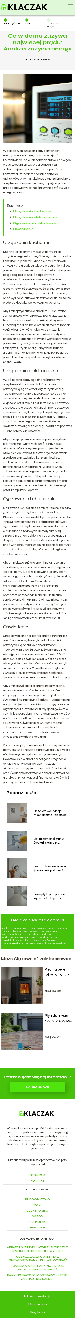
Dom (28, 23)
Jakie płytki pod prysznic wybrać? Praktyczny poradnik (50, 896)
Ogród (37, 1216)
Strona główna (12, 23)
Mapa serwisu (37, 1304)
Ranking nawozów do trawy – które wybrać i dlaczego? (37, 1277)
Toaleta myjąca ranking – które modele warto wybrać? (37, 1267)
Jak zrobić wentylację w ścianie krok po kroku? (50, 868)
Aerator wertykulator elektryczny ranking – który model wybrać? (37, 1249)
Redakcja (37, 1175)
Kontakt (37, 1180)
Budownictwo (37, 1199)
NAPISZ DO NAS (37, 1087)
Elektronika (37, 1210)
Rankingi (37, 1227)
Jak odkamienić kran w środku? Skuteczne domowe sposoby (49, 841)
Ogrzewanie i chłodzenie (34, 223)
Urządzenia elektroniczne (35, 217)
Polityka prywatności (37, 1296)
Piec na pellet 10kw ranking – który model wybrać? (57, 972)
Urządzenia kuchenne (32, 211)
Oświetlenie (23, 229)
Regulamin (37, 1312)
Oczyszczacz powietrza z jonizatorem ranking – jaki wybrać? (37, 1258)
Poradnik (37, 1222)
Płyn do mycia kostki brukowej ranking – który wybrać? (57, 1018)
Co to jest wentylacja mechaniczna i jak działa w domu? (50, 813)
